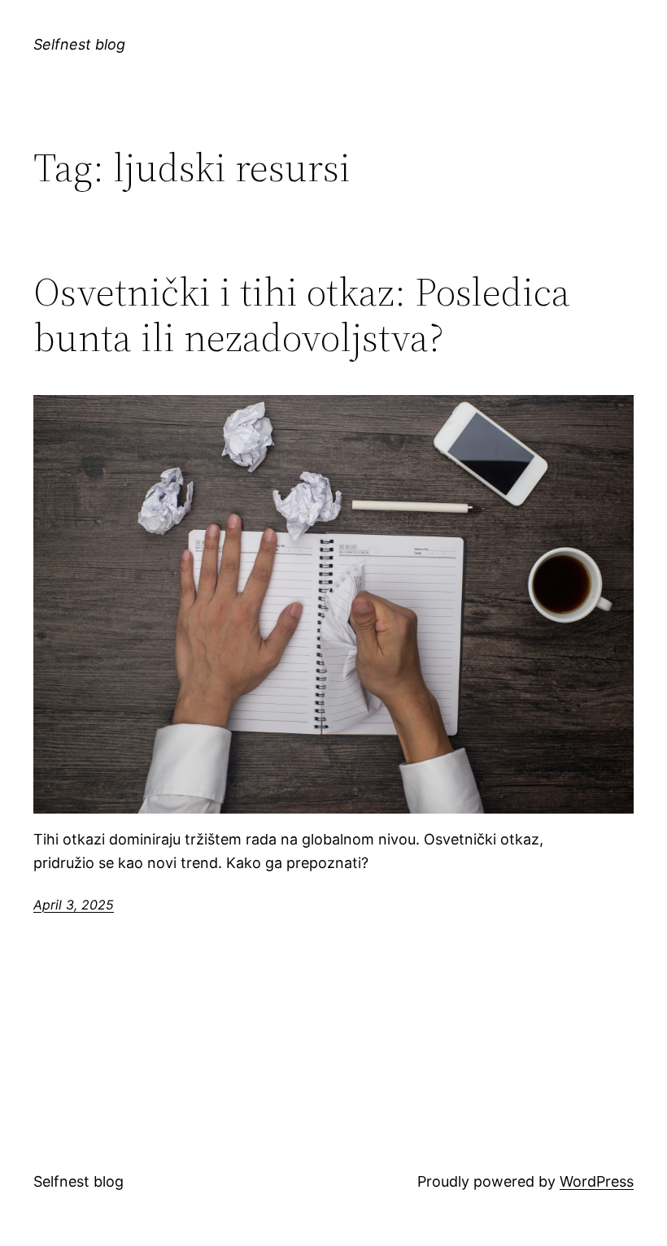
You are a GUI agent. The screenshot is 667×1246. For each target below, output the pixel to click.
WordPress (597, 1181)
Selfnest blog (79, 44)
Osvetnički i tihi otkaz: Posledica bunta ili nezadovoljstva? (301, 315)
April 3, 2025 (73, 905)
